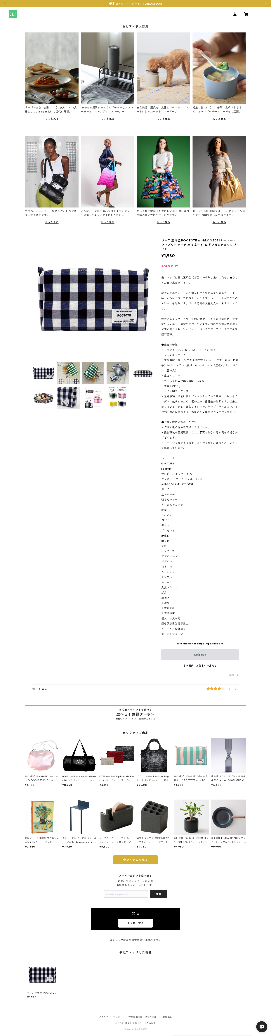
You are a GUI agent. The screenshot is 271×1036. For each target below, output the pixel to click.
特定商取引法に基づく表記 (142, 1016)
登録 (158, 894)
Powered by (131, 1029)
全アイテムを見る (135, 860)
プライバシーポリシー (111, 1016)
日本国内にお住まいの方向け (200, 665)
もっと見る (52, 118)
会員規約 (167, 1016)
